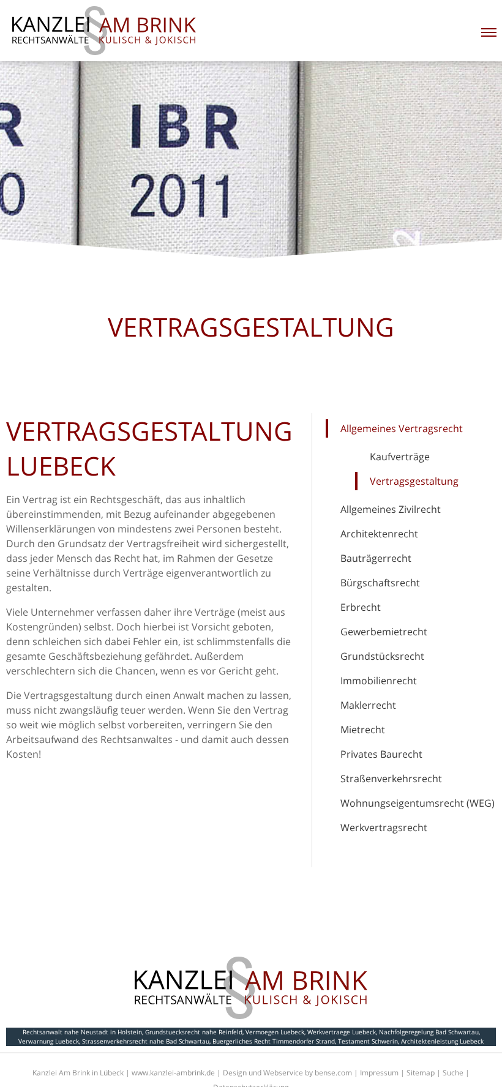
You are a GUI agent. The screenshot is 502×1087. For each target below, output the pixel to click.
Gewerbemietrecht (383, 631)
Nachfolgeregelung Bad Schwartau (429, 1032)
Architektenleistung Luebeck (442, 1041)
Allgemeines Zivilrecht (390, 509)
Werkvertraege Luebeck (341, 1032)
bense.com (333, 1072)
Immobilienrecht (378, 680)
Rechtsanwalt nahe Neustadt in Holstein (82, 1032)
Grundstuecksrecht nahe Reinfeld (193, 1032)
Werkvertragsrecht (383, 827)
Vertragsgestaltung (414, 481)
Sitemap (420, 1072)
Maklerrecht (368, 705)
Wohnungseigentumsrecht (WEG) (417, 803)
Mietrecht (362, 729)
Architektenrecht (379, 533)
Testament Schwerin (368, 1041)
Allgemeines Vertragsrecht (401, 428)
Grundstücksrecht (382, 656)
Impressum (379, 1072)
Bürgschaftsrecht (380, 582)
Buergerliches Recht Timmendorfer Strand (273, 1041)
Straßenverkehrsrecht (391, 778)
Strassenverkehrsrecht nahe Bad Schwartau (145, 1041)
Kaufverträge (400, 456)
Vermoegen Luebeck (274, 1032)
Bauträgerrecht (375, 558)
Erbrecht (360, 607)
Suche (453, 1072)
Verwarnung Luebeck (48, 1041)
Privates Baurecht (381, 754)
